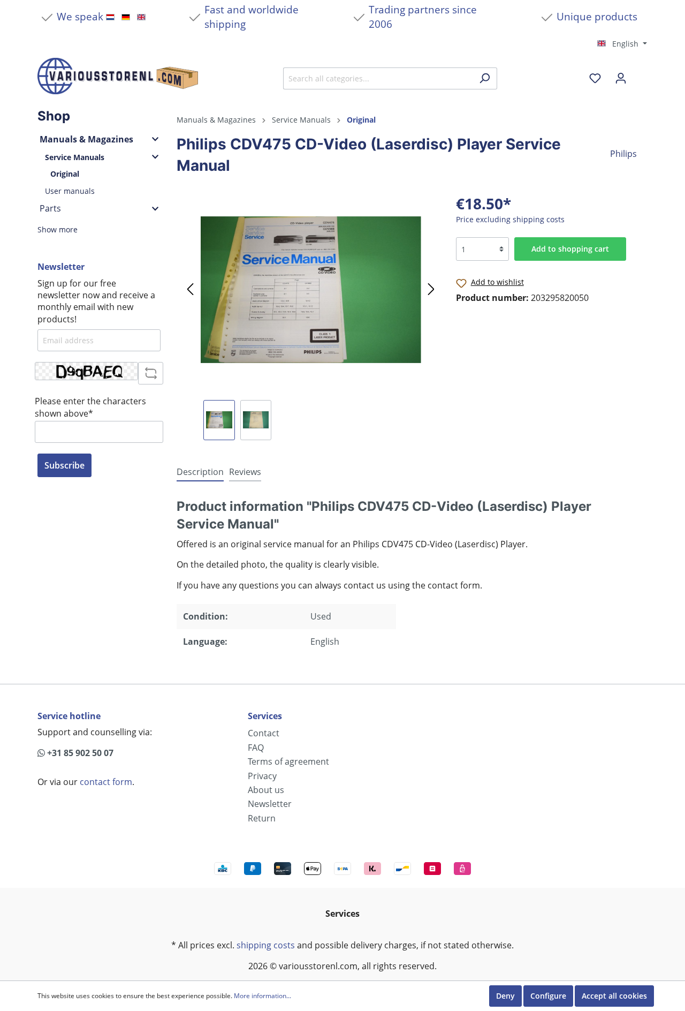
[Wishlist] (595, 78)
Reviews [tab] (245, 472)
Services (265, 716)
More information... (262, 996)
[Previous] (190, 289)
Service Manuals (74, 157)
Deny (505, 996)
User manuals (70, 191)
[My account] (621, 78)
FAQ (256, 747)
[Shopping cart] (641, 74)
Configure (548, 996)
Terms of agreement (288, 761)
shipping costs (266, 945)
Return (262, 818)
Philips (623, 154)
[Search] (484, 78)
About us (266, 790)
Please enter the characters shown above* (90, 407)
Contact (263, 733)
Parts (50, 208)
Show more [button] (57, 229)
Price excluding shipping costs (510, 219)
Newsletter (270, 804)
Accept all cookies (614, 996)
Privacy (262, 776)
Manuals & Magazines (86, 139)
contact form (106, 782)
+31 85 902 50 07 (79, 753)
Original (64, 174)
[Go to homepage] (117, 76)
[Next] (431, 289)
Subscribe (64, 465)
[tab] (200, 471)
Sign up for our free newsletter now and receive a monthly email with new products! (96, 301)
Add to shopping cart (570, 249)
